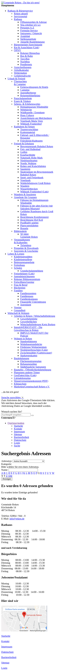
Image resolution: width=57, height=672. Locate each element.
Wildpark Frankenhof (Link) (34, 191)
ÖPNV (17, 50)
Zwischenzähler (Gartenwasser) (36, 352)
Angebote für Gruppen (25, 197)
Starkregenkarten (28, 355)
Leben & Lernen (16, 253)
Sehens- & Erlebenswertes (27, 104)
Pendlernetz (26, 64)
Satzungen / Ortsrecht (31, 33)
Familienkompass (29, 299)
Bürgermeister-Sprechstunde (28, 44)
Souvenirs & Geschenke (26, 251)
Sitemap (18, 434)
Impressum (19, 431)
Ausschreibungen (22, 67)
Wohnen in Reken (23, 338)
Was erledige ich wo (30, 25)
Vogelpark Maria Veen (31, 121)
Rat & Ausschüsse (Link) (26, 47)
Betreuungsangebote (24, 262)
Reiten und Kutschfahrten (33, 166)
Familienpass (26, 296)
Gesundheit (19, 310)
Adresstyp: (6, 461)
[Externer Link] (24, 630)
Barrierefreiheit (21, 437)
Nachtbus (25, 61)
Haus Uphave (27, 115)
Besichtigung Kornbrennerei (34, 217)
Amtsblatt (25, 36)
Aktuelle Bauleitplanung (32, 42)
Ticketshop (25, 245)
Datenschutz (20, 440)
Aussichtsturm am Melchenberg (36, 118)
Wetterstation (20, 73)
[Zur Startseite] (20, 2)
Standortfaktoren (28, 341)
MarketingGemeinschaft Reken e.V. (32, 386)
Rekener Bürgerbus (30, 53)
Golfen (23, 152)
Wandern (24, 186)
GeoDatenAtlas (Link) (25, 375)
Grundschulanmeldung (31, 270)
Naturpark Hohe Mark (31, 157)
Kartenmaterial (27, 132)
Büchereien (19, 287)
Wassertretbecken (29, 188)
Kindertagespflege (23, 259)
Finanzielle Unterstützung (33, 302)
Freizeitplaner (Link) (24, 273)
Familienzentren (28, 293)
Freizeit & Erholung (24, 143)
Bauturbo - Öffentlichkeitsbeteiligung (32, 369)
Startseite (18, 426)
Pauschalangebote (23, 98)
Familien (18, 290)
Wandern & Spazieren (25, 194)
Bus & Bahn (26, 56)
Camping (24, 90)
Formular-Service (29, 30)
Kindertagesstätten (23, 256)
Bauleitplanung (21, 358)
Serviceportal (20, 16)
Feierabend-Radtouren (31, 140)
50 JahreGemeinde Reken (29, 235)
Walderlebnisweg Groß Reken (35, 183)
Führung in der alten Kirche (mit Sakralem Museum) (36, 207)
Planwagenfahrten (29, 225)
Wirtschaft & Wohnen (18, 313)
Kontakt (18, 428)
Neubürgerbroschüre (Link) (34, 350)
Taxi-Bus (24, 58)
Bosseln (24, 228)
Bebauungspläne (28, 364)
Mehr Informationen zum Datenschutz (20, 408)
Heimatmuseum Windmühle (34, 107)
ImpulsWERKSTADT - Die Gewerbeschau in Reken (28, 328)
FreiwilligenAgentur (24, 282)
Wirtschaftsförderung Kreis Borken (37, 324)
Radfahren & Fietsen (24, 126)
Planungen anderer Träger (27, 372)
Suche (17, 445)
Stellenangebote (28, 39)
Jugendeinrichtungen (24, 276)
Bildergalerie (20, 231)
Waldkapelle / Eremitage (32, 112)
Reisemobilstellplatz (30, 95)
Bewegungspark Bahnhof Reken (36, 146)
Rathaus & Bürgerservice (20, 10)
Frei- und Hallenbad (30, 149)
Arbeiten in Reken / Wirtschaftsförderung (34, 316)
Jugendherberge (28, 92)
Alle (10, 475)
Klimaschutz (20, 383)
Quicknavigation (16, 423)
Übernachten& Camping (20, 83)
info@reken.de (17, 518)
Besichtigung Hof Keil (31, 220)
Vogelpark (25, 180)
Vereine (18, 307)
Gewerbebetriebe (28, 318)
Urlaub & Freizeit (16, 78)
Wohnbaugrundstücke (31, 344)
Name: (4, 470)
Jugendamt (25, 304)
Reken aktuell (21, 13)
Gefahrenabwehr (22, 75)
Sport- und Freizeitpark (31, 177)
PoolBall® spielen (29, 222)
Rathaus (18, 19)
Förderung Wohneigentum (33, 347)
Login (17, 443)
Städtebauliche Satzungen (33, 367)
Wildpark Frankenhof (31, 123)
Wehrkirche (26, 109)
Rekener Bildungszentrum (27, 279)
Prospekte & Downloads (26, 248)
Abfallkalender (21, 70)
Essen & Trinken (22, 101)
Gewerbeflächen (28, 321)
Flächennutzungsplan (30, 361)
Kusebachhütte (27, 155)
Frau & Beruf (20, 285)
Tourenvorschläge (29, 129)
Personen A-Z (27, 27)
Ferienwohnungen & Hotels (34, 87)
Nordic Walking (28, 163)
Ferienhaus (19, 265)
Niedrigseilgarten (28, 160)
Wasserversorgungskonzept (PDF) (31, 381)
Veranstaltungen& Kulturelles (22, 241)
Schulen (18, 268)
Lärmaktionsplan (22, 378)
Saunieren (25, 169)
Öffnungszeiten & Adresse (33, 22)
